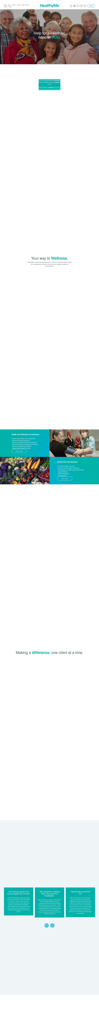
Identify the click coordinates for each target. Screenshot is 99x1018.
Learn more (19, 451)
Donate (91, 6)
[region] (49, 902)
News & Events (25, 5)
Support (19, 5)
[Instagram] (81, 5)
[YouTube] (74, 5)
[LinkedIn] (71, 5)
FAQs (10, 6)
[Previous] (46, 925)
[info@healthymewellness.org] (84, 5)
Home (5, 5)
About (9, 5)
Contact (6, 6)
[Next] (52, 925)
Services (14, 5)
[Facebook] (77, 5)
